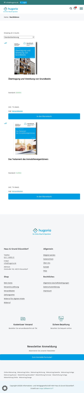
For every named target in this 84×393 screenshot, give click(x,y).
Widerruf (7, 302)
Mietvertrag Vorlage (67, 372)
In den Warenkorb (44, 116)
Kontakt (46, 267)
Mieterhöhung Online (11, 377)
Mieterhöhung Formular (43, 375)
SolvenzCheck (48, 259)
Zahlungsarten (9, 295)
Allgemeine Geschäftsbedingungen (56, 283)
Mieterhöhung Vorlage (59, 375)
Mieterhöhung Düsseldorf (26, 375)
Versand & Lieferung (11, 287)
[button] (5, 388)
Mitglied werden (49, 255)
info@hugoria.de (12, 2)
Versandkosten (17, 111)
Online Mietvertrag (10, 372)
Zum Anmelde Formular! (42, 357)
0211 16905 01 (9, 257)
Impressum (47, 291)
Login (24, 2)
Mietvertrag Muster (10, 375)
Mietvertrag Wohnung (38, 372)
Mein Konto (8, 283)
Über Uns (46, 263)
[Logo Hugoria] (42, 231)
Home (6, 17)
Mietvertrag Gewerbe (53, 372)
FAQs (45, 271)
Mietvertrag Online (23, 372)
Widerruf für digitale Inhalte (14, 299)
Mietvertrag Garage (25, 377)
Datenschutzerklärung (51, 287)
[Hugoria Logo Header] (10, 10)
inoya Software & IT (46, 388)
